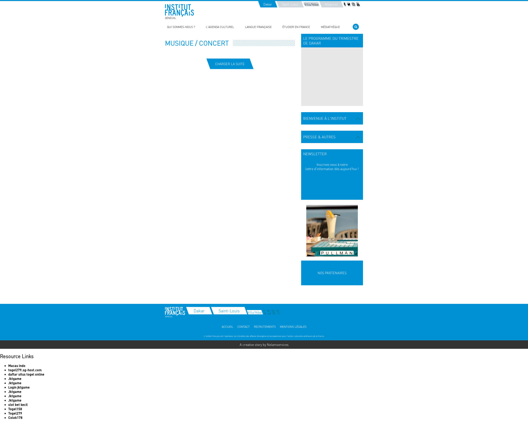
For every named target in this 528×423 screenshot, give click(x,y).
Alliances (331, 4)
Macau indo (16, 365)
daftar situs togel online (26, 374)
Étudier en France (296, 27)
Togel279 (15, 413)
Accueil (227, 326)
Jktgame (14, 378)
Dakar (267, 4)
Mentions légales (293, 326)
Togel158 (15, 409)
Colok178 (15, 417)
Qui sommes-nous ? (181, 27)
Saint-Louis (290, 4)
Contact (243, 326)
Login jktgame (19, 387)
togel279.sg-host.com (25, 370)
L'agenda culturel (220, 27)
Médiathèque (330, 27)
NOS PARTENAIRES (332, 273)
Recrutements (265, 326)
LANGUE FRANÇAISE (258, 27)
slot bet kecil (18, 404)
